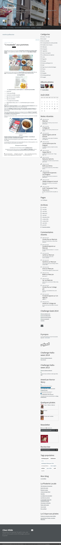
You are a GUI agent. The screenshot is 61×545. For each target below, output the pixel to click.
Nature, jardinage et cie (47, 63)
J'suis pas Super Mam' (45, 492)
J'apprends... (45, 51)
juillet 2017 (44, 213)
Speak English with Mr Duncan (49, 135)
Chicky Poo (45, 239)
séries (42, 461)
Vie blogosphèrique (46, 75)
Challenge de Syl (28, 147)
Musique (44, 61)
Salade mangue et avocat (50, 181)
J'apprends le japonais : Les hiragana (49, 173)
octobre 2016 (45, 219)
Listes (43, 57)
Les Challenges (44, 200)
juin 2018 (44, 207)
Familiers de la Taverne (47, 45)
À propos (39, 27)
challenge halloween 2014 (47, 463)
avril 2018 (44, 211)
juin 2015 (44, 225)
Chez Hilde (9, 7)
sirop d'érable (19, 155)
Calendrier (42, 320)
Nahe (31, 51)
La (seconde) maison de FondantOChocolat (46, 500)
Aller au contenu (4, 1)
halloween (53, 458)
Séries (43, 71)
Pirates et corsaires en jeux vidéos (48, 516)
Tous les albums (45, 89)
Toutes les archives (46, 227)
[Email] (4, 20)
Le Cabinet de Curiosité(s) (46, 496)
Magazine (44, 59)
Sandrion (45, 262)
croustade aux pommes (32, 153)
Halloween (44, 47)
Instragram (44, 49)
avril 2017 (44, 215)
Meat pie (45, 121)
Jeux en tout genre (46, 53)
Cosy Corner (43, 507)
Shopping (44, 73)
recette (42, 470)
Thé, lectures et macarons (46, 486)
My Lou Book (43, 509)
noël (55, 468)
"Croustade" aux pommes (16, 44)
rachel (44, 255)
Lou (41, 375)
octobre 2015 (45, 221)
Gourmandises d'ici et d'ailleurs (22, 27)
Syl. (43, 280)
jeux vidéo (49, 468)
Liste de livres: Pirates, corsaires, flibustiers (48, 518)
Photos (43, 69)
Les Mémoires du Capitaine (48, 55)
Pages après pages (45, 505)
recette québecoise (11, 155)
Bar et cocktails (45, 41)
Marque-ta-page (44, 490)
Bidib (44, 274)
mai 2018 (44, 209)
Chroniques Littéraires (46, 503)
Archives (33, 27)
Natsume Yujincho (48, 159)
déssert (5, 155)
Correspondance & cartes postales (49, 43)
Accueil (4, 27)
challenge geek (45, 458)
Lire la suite (47, 337)
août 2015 (44, 223)
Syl (28, 51)
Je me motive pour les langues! (49, 144)
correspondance (44, 465)
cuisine (43, 468)
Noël (43, 65)
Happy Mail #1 (46, 152)
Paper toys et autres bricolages (49, 67)
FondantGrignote (47, 246)
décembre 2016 (45, 217)
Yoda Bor (43, 494)
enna (44, 269)
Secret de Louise (44, 488)
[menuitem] (5, 28)
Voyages (44, 77)
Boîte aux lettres (47, 166)
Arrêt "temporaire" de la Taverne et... (49, 189)
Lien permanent (9, 153)
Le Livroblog (10, 27)
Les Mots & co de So (45, 497)
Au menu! (21, 153)
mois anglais (53, 465)
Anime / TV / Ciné (46, 37)
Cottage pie (46, 128)
